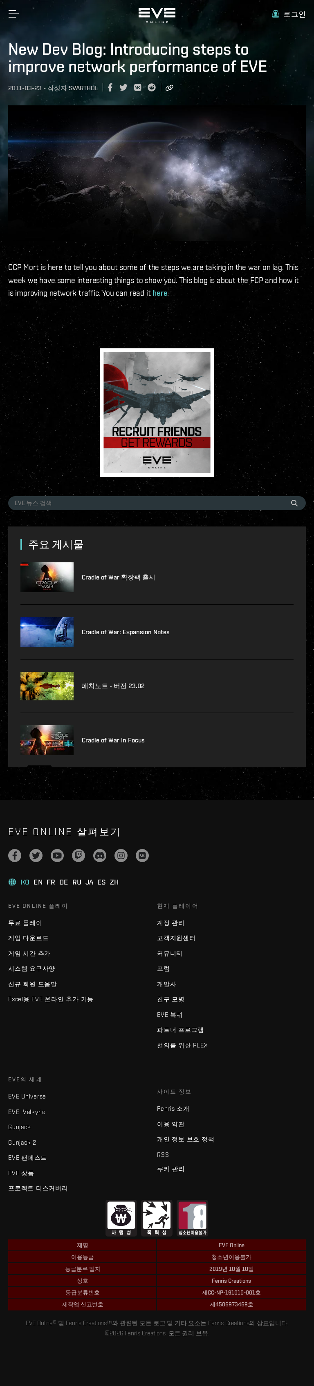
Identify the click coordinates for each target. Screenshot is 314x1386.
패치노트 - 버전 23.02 (113, 686)
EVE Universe (27, 1096)
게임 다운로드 (28, 937)
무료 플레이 (25, 922)
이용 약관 (171, 1124)
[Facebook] (14, 855)
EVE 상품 (21, 1173)
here (160, 292)
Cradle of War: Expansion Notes (126, 632)
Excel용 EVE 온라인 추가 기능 (51, 999)
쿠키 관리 (171, 1168)
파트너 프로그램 (180, 1029)
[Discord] (99, 855)
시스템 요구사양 (31, 968)
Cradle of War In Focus (113, 740)
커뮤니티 (170, 953)
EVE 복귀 (170, 1014)
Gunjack (19, 1126)
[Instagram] (121, 855)
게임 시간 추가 (29, 953)
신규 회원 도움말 (32, 983)
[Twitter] (36, 855)
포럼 (163, 968)
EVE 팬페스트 (27, 1157)
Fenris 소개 (173, 1108)
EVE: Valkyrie (27, 1111)
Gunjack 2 (22, 1142)
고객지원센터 (176, 937)
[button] (289, 14)
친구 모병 (171, 999)
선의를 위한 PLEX (182, 1045)
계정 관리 (171, 922)
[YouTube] (57, 855)
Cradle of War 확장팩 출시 (118, 577)
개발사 (166, 983)
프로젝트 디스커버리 (38, 1188)
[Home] (157, 21)
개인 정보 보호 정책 (185, 1139)
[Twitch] (78, 855)
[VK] (142, 855)
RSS (163, 1154)
